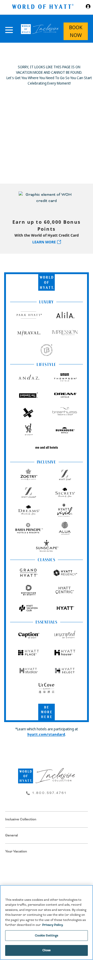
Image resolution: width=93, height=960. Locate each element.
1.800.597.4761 (49, 793)
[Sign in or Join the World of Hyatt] (88, 7)
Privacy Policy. (52, 925)
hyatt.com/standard (46, 734)
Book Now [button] (75, 31)
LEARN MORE (44, 241)
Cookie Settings (46, 936)
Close (46, 950)
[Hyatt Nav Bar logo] (43, 7)
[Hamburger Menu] (9, 30)
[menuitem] (46, 819)
